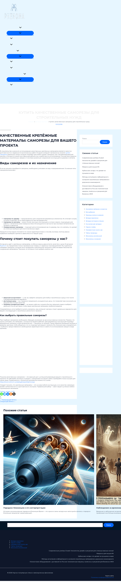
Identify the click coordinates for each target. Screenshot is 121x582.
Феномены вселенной (15, 97)
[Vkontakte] (7, 394)
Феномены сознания (19, 45)
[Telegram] (4, 394)
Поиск (84, 138)
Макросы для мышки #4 (90, 167)
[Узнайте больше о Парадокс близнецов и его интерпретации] (48, 504)
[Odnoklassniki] (10, 394)
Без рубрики (90, 212)
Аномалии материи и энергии (23, 38)
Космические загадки (20, 62)
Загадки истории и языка (21, 85)
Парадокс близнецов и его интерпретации (24, 508)
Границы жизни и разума (21, 68)
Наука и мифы (12, 51)
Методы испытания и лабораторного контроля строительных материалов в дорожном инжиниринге (95, 179)
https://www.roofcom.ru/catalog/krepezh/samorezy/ (17, 382)
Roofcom (3, 246)
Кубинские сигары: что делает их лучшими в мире (96, 556)
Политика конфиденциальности (102, 577)
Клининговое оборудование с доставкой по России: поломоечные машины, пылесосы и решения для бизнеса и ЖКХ (72, 562)
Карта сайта (109, 576)
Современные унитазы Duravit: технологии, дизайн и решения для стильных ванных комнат (94, 160)
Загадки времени (13, 28)
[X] (14, 394)
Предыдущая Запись (8, 400)
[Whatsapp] (1, 394)
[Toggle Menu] (20, 33)
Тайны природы (12, 91)
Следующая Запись (7, 401)
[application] (20, 28)
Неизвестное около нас (15, 74)
